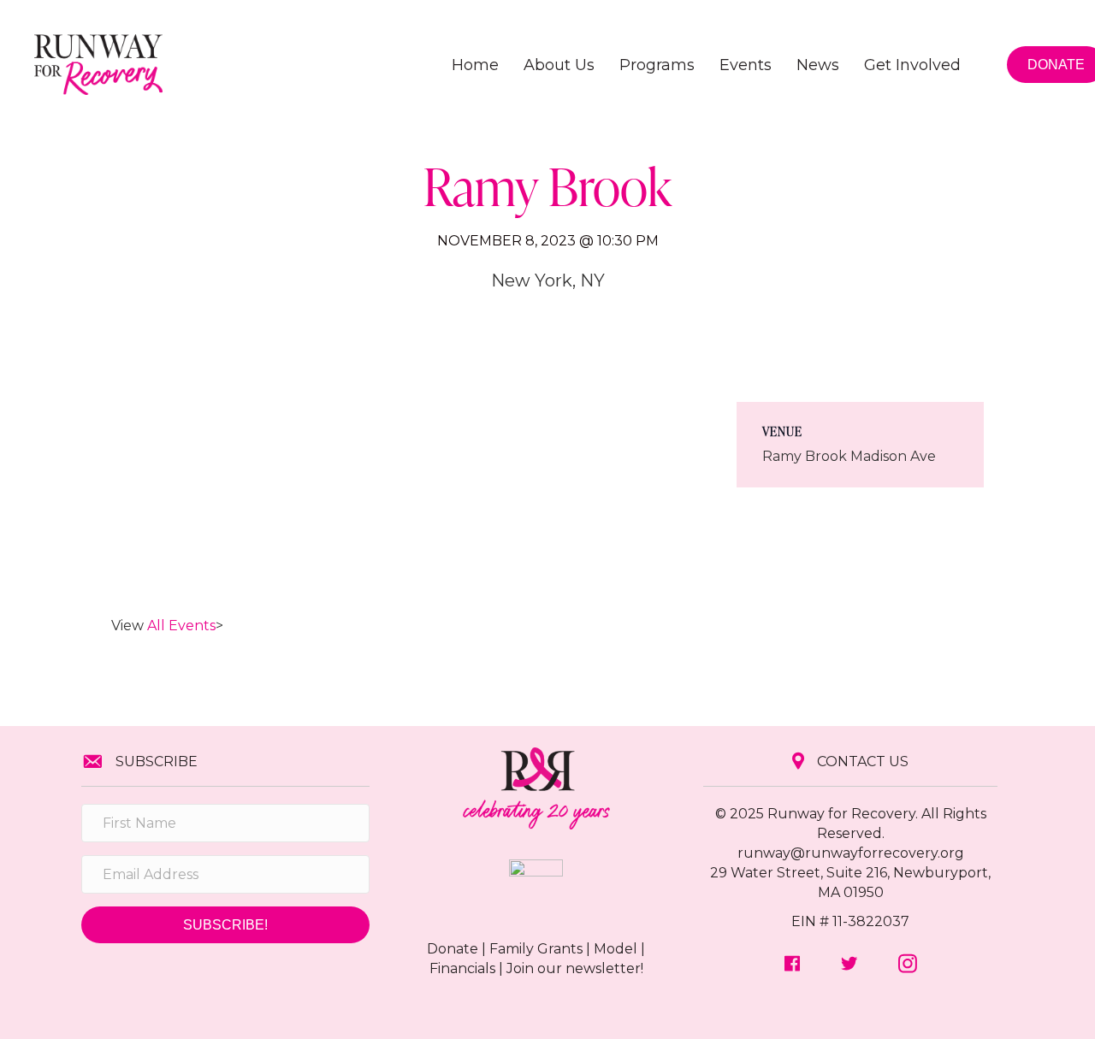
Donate (452, 949)
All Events (181, 625)
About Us (559, 65)
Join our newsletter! (574, 968)
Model (615, 949)
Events (745, 65)
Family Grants (536, 949)
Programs (657, 65)
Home (475, 65)
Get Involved (912, 65)
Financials (462, 968)
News (817, 65)
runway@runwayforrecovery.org (850, 853)
